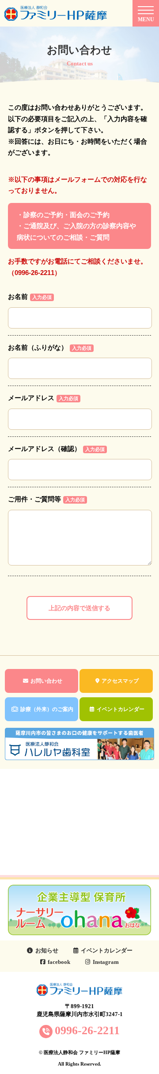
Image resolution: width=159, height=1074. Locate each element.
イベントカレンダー (120, 709)
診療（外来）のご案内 (46, 709)
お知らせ (46, 950)
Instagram (106, 962)
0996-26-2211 (87, 1030)
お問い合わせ (46, 681)
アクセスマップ (120, 681)
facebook (59, 962)
